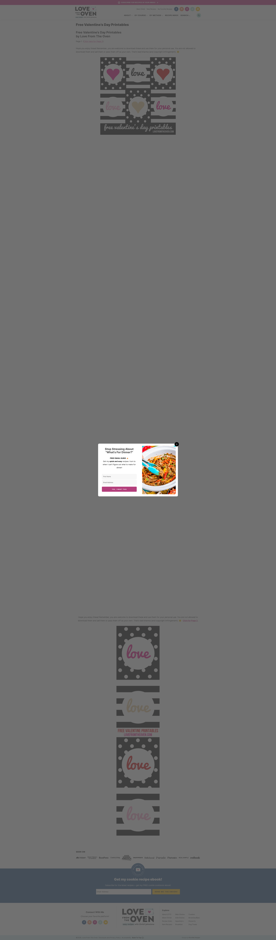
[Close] (177, 444)
